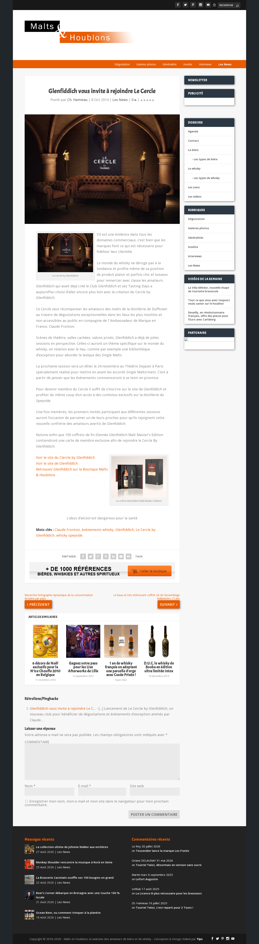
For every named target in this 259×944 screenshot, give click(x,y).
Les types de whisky (207, 178)
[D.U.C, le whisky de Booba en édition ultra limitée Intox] (159, 641)
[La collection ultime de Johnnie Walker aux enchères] (29, 849)
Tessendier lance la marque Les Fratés (162, 851)
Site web (137, 786)
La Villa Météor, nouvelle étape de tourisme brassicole (208, 289)
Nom (30, 786)
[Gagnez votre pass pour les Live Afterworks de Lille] (83, 641)
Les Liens (217, 55)
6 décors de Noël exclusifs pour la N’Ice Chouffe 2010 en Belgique (45, 669)
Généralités (170, 64)
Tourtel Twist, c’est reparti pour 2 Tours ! (164, 907)
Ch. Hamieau (77, 99)
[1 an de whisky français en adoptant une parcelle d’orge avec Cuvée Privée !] (121, 641)
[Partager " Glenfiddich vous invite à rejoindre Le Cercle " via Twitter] (90, 556)
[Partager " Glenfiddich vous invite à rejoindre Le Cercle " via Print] (128, 556)
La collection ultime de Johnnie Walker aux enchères (72, 847)
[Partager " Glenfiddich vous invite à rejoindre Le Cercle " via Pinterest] (106, 556)
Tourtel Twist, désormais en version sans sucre (169, 865)
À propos (116, 55)
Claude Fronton (67, 529)
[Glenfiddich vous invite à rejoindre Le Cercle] (102, 169)
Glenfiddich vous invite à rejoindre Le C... (63, 708)
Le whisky (157, 55)
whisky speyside (69, 535)
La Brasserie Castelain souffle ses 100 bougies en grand (75, 877)
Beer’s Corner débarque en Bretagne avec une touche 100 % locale (78, 895)
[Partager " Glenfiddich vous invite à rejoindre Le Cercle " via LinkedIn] (113, 556)
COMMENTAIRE (37, 742)
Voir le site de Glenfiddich (57, 463)
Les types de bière (205, 159)
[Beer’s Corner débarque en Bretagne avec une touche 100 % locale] (29, 895)
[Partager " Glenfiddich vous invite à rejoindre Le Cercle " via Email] (121, 556)
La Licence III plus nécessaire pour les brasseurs (169, 893)
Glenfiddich (124, 529)
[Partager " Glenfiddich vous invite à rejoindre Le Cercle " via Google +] (98, 556)
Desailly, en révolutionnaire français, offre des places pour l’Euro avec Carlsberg (208, 316)
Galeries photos (146, 64)
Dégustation (122, 64)
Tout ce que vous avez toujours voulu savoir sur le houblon (209, 302)
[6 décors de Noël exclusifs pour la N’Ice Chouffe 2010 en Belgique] (45, 641)
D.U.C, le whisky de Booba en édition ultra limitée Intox (159, 667)
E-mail (84, 786)
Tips (200, 939)
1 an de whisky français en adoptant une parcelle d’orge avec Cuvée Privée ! (121, 669)
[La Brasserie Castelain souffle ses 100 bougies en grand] (29, 879)
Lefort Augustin (147, 879)
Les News (225, 64)
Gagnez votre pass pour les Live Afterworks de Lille (83, 667)
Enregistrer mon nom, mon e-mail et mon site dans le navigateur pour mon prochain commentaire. (97, 803)
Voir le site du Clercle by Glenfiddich (65, 457)
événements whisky (98, 529)
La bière (135, 55)
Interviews (205, 64)
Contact (193, 140)
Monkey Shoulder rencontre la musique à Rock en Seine (74, 862)
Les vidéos (198, 55)
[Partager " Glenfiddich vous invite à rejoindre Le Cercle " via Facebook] (83, 556)
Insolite (187, 64)
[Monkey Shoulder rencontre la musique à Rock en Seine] (29, 864)
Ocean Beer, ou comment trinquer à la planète (68, 912)
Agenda (179, 55)
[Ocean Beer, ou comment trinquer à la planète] (29, 914)
